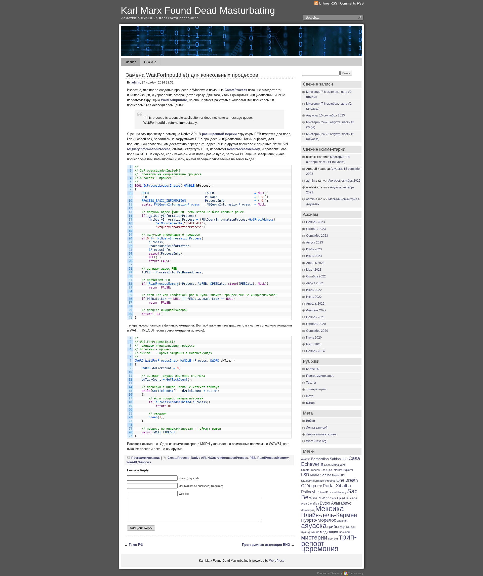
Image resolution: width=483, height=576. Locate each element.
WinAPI (132, 462)
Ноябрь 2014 (315, 351)
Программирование (145, 457)
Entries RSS (328, 3)
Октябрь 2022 (316, 276)
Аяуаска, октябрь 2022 (344, 180)
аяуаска (314, 525)
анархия (342, 520)
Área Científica (310, 503)
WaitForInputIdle (174, 100)
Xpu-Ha (343, 498)
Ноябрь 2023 (315, 222)
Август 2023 (314, 242)
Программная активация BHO (266, 545)
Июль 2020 (314, 337)
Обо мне (150, 62)
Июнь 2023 (314, 256)
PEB (253, 457)
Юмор (310, 403)
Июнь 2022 (314, 297)
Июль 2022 (314, 290)
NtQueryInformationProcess (148, 149)
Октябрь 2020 (316, 324)
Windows (144, 462)
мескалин (345, 531)
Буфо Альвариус (335, 503)
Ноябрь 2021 (315, 317)
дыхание (313, 531)
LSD (305, 475)
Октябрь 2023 (316, 229)
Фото (309, 396)
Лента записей (317, 427)
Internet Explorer (343, 469)
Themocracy (356, 573)
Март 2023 (313, 269)
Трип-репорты (316, 389)
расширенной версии (219, 134)
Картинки (312, 369)
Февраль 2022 (316, 310)
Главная (130, 62)
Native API (198, 457)
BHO (345, 459)
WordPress (276, 560)
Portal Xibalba (337, 485)
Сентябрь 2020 (317, 331)
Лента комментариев (321, 434)
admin (135, 82)
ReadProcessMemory (243, 149)
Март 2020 (313, 344)
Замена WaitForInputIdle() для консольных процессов (192, 75)
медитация (329, 532)
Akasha (305, 459)
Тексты (311, 382)
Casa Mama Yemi (334, 464)
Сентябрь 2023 (317, 235)
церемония (320, 549)
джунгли (345, 526)
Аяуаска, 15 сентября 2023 (325, 115)
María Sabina (320, 475)
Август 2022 (314, 283)
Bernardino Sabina (326, 459)
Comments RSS (352, 3)
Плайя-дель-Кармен (329, 515)
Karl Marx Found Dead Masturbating (198, 10)
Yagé (353, 498)
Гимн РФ (136, 545)
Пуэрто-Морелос (318, 520)
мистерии (314, 537)
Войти (310, 421)
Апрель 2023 (315, 263)
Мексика (329, 509)
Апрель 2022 (315, 303)
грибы (333, 526)
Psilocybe (310, 492)
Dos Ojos (326, 469)
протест (333, 538)
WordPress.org (316, 441)
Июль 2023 (314, 249)
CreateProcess (236, 90)
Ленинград (307, 510)
